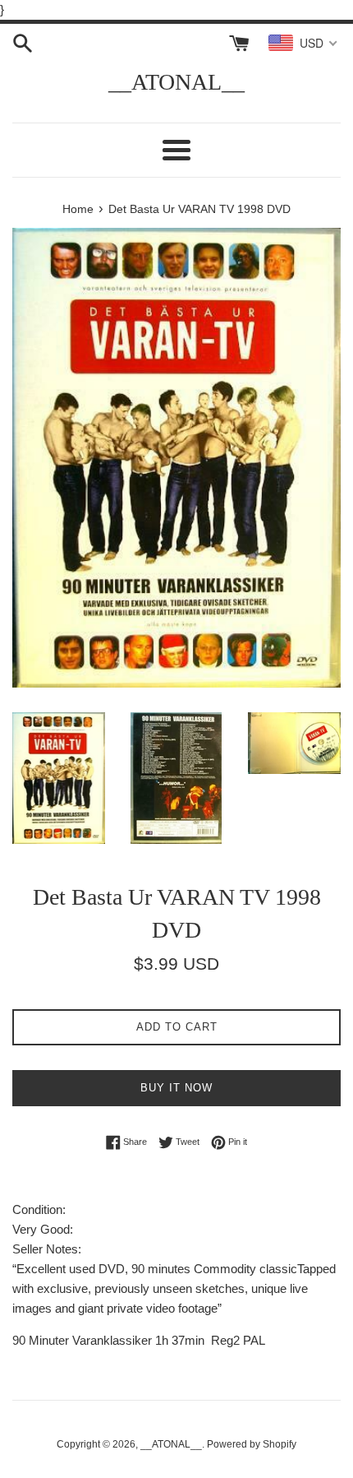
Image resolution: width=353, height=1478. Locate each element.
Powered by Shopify (251, 1444)
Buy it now (176, 1088)
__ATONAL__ (176, 82)
